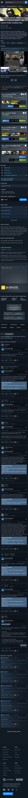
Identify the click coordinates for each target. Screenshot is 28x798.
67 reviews (13, 515)
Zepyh (5, 514)
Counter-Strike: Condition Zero (17, 116)
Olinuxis (6, 585)
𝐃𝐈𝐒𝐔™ (6, 616)
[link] (14, 121)
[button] (3, 6)
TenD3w (6, 422)
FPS (8, 43)
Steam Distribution (7, 757)
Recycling (17, 757)
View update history (6, 210)
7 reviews (11, 586)
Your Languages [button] (8, 334)
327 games (6, 515)
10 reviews (12, 401)
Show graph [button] (22, 329)
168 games (6, 423)
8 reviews (6, 345)
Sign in (2, 75)
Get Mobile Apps (8, 793)
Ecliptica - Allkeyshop (9, 554)
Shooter (13, 43)
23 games (6, 368)
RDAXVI (6, 484)
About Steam (6, 749)
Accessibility (6, 768)
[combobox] (15, 2)
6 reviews (6, 448)
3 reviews (6, 617)
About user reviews (14, 299)
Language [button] (22, 324)
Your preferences (23, 299)
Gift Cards (5, 759)
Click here (16, 87)
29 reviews (13, 555)
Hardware (17, 754)
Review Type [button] (4, 324)
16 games (6, 401)
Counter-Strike (13, 97)
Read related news (5, 213)
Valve (7, 25)
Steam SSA (5, 752)
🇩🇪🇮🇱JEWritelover (8, 447)
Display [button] (18, 327)
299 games (6, 555)
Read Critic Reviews (13, 288)
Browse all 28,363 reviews (14, 731)
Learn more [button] (23, 199)
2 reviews (6, 486)
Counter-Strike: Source (7, 117)
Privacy (4, 765)
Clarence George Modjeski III (11, 366)
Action (3, 43)
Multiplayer (20, 43)
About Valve (17, 749)
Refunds (5, 775)
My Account (17, 772)
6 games (6, 586)
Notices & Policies (7, 770)
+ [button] (25, 43)
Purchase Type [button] (13, 324)
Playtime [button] (12, 327)
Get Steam (17, 765)
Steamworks (6, 754)
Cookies (4, 772)
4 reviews (12, 368)
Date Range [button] (4, 327)
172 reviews (13, 423)
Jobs (16, 752)
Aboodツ (6, 400)
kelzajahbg (6, 344)
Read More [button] (23, 645)
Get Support (17, 770)
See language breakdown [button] (4, 299)
